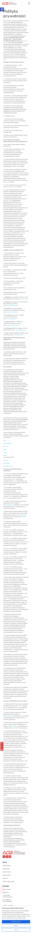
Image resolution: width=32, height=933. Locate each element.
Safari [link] (4, 449)
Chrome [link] (5, 446)
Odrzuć (16, 929)
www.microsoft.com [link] (12, 312)
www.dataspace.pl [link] (12, 319)
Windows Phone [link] (7, 466)
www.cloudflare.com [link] (12, 305)
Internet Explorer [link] (8, 443)
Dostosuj (16, 925)
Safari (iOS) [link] (6, 463)
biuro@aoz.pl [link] (9, 505)
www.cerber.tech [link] (18, 335)
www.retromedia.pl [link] (20, 330)
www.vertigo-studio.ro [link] (13, 325)
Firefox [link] (5, 452)
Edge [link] (4, 440)
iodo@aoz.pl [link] (23, 515)
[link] (2, 9)
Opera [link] (5, 455)
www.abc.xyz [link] (24, 299)
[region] (16, 919)
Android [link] (5, 460)
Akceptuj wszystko (16, 921)
